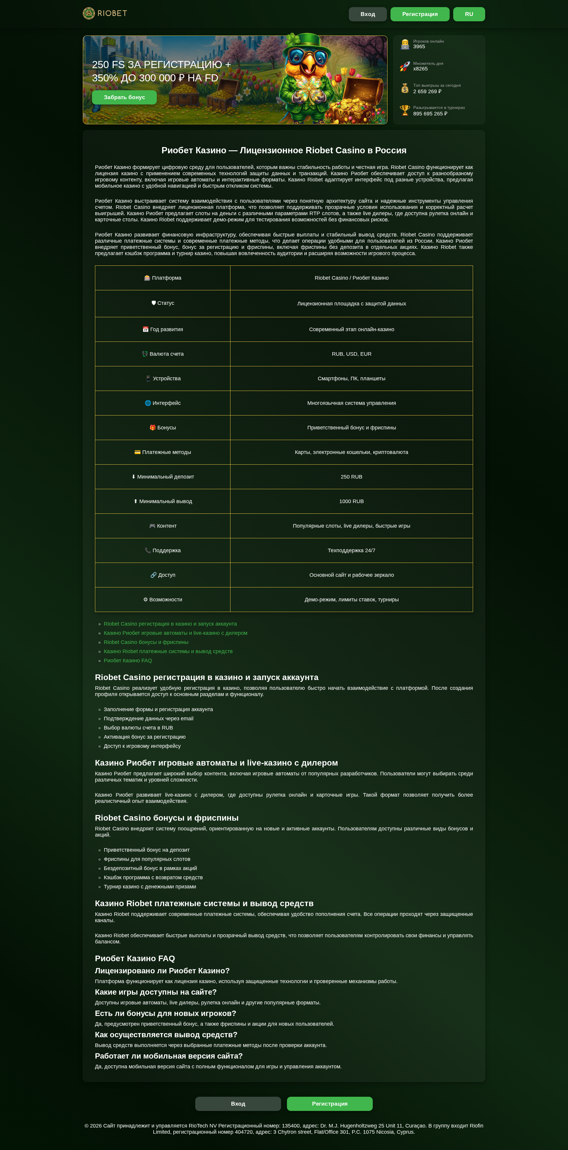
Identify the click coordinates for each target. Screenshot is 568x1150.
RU (469, 14)
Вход (368, 14)
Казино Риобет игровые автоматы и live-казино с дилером (175, 633)
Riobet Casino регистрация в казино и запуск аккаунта (170, 624)
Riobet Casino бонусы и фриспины (146, 642)
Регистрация (420, 14)
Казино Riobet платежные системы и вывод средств (168, 651)
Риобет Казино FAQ (128, 660)
